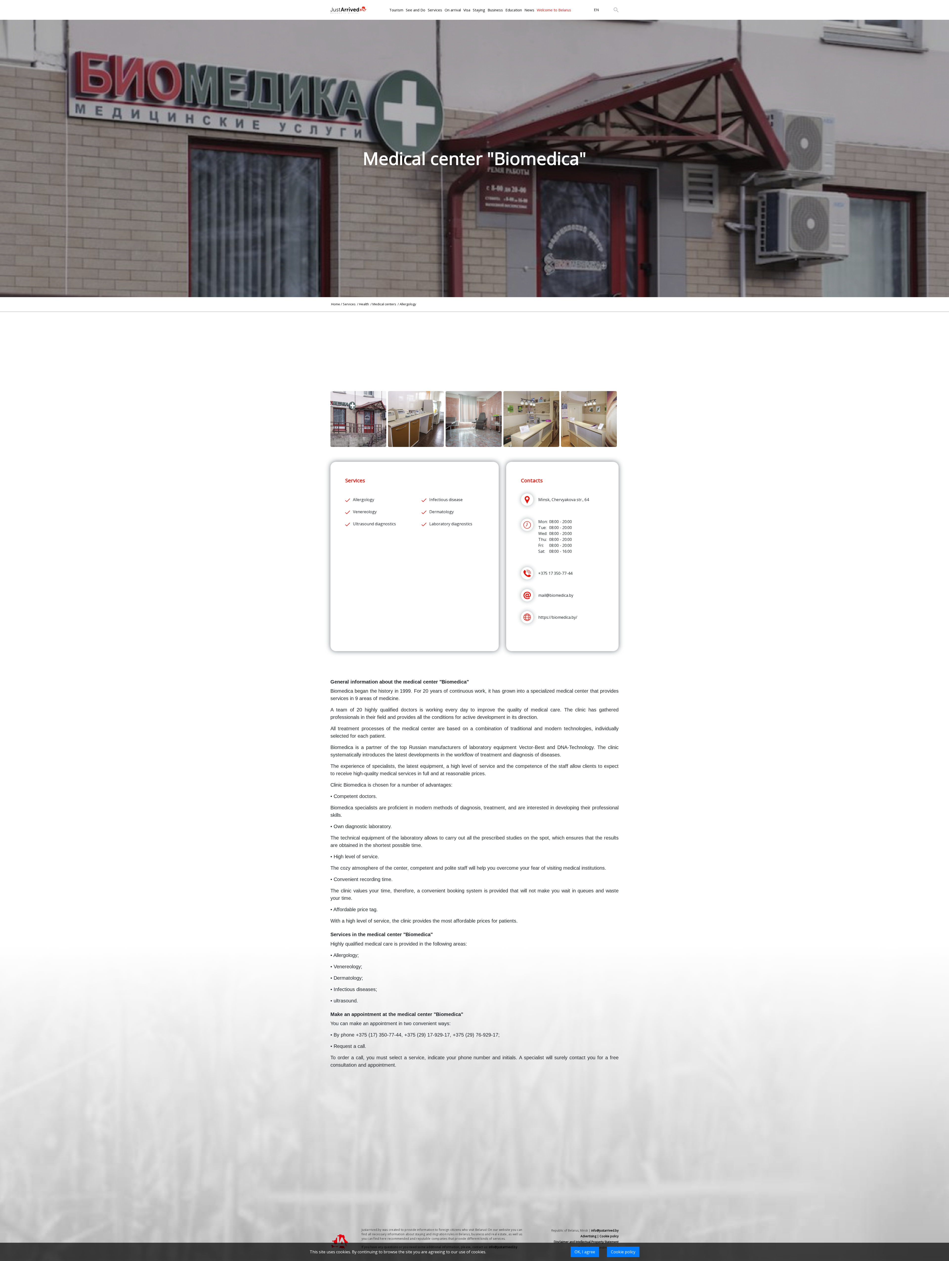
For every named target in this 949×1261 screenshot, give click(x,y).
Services (435, 9)
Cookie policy (623, 1252)
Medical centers (385, 304)
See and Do (415, 9)
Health (364, 304)
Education (513, 9)
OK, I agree (585, 1252)
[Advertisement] (474, 346)
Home (335, 304)
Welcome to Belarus (554, 9)
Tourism (396, 9)
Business (495, 9)
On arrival (453, 9)
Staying (479, 9)
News (529, 9)
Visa (466, 9)
